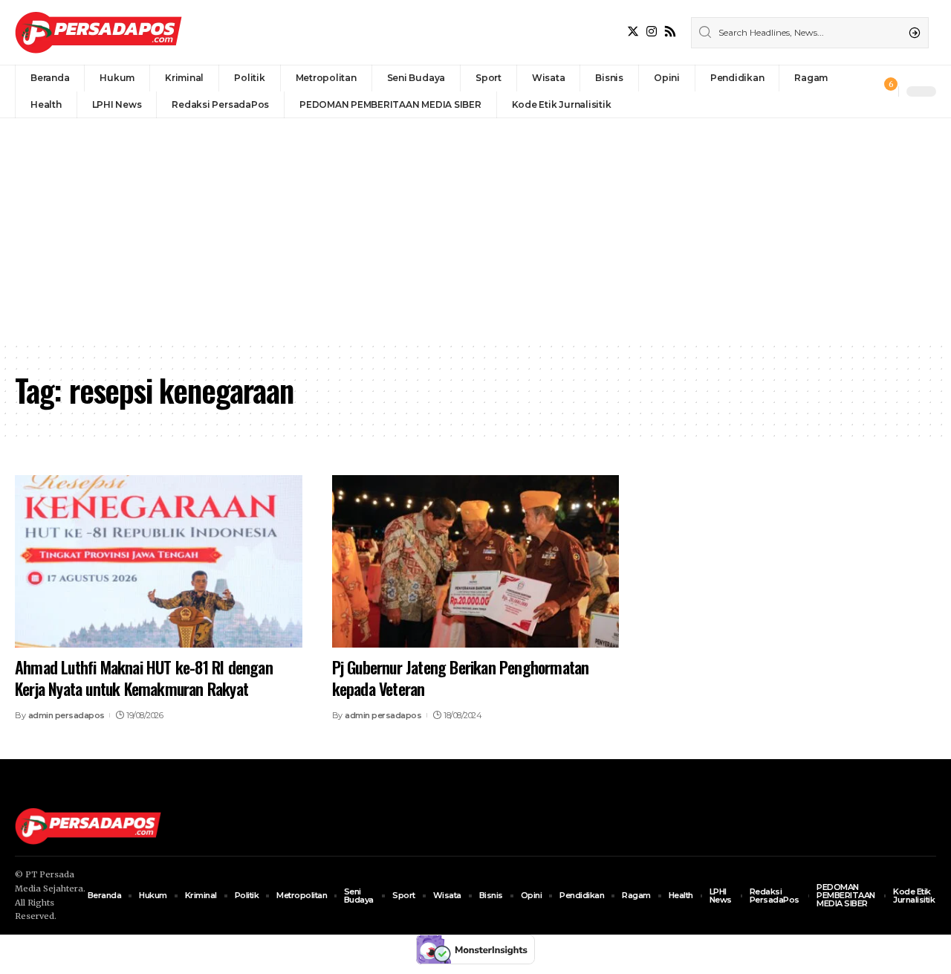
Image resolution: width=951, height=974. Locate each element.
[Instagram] (651, 32)
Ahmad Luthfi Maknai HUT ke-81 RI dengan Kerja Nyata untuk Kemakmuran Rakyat (144, 677)
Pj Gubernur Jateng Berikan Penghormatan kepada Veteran (460, 677)
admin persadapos (66, 715)
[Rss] (670, 32)
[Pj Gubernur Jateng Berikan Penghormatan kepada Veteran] (476, 561)
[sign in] (863, 91)
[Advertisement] (475, 230)
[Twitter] (633, 32)
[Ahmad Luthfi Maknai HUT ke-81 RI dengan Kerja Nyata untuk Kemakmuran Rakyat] (158, 561)
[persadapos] (98, 32)
